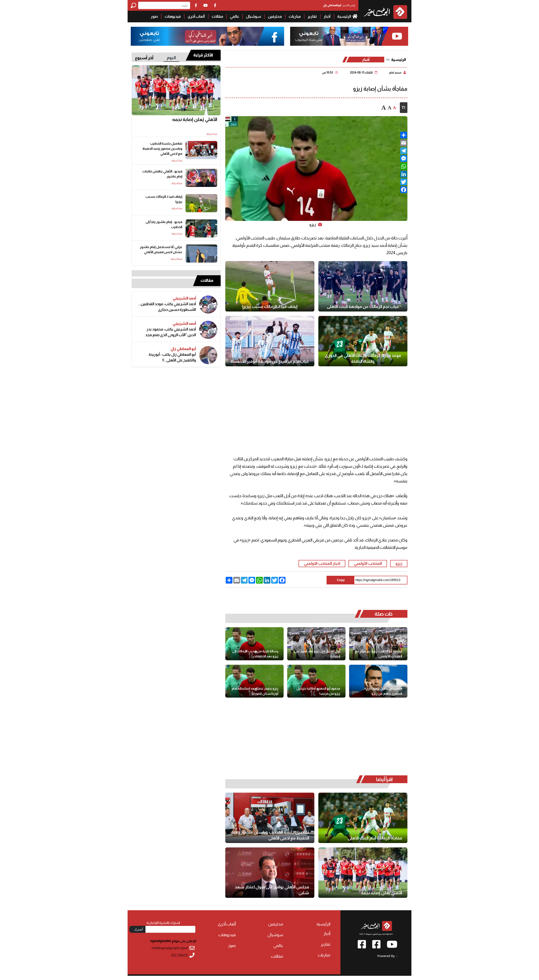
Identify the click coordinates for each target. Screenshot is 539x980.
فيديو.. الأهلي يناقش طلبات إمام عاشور (162, 173)
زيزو (398, 563)
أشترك (138, 929)
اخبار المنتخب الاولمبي (322, 563)
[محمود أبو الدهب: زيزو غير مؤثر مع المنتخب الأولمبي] (378, 643)
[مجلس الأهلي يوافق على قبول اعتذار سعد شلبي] (269, 872)
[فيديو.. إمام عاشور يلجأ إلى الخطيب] (201, 228)
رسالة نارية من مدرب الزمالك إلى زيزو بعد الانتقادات (255, 653)
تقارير (312, 16)
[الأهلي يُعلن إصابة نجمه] (362, 872)
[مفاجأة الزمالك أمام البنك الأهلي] (362, 818)
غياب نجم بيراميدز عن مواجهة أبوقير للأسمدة (270, 361)
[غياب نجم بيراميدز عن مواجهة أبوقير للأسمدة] (269, 341)
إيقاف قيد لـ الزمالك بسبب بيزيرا (270, 306)
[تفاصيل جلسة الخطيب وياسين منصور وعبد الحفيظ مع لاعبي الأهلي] (269, 818)
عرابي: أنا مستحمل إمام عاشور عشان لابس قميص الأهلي (161, 249)
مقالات (217, 16)
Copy (341, 580)
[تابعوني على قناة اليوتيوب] (349, 36)
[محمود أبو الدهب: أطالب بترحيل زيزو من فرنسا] (316, 681)
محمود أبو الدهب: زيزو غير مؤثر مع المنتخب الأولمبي (378, 653)
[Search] (134, 5)
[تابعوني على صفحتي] (207, 36)
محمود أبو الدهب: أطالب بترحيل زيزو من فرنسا (318, 691)
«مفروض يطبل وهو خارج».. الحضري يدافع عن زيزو (382, 691)
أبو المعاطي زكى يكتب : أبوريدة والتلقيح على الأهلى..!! (172, 357)
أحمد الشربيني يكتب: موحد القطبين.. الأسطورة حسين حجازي (167, 307)
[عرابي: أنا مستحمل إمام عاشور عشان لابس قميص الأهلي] (201, 253)
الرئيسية (344, 16)
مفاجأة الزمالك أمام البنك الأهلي (375, 838)
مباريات (295, 16)
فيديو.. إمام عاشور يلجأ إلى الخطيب (163, 224)
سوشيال (253, 16)
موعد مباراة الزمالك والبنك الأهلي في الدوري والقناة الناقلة (363, 358)
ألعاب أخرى (196, 16)
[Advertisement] (64, 29)
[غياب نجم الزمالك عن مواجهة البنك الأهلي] (362, 286)
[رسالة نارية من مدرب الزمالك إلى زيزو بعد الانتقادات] (254, 643)
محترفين (275, 16)
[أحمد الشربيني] (208, 304)
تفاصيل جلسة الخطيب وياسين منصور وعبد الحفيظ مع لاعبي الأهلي (270, 835)
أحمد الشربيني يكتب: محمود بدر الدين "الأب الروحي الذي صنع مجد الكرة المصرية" (170, 332)
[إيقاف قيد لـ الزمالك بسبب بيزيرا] (269, 286)
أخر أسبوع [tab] (144, 57)
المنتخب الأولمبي (368, 563)
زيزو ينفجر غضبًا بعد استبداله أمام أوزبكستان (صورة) (255, 691)
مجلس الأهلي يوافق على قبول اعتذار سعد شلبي (272, 890)
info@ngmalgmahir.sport (170, 948)
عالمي (234, 16)
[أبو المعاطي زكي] (208, 355)
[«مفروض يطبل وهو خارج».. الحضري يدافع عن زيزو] (378, 681)
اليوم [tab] (171, 57)
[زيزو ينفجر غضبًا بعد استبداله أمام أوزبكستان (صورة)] (254, 681)
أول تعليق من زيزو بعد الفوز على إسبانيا (317, 653)
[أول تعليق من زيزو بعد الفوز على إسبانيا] (316, 643)
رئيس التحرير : (339, 5)
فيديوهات (173, 16)
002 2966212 (179, 955)
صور (154, 16)
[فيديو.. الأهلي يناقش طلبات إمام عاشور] (201, 178)
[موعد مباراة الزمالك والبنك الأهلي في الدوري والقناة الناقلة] (362, 341)
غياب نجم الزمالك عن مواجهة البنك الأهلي (363, 306)
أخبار (327, 16)
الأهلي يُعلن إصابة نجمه (381, 892)
